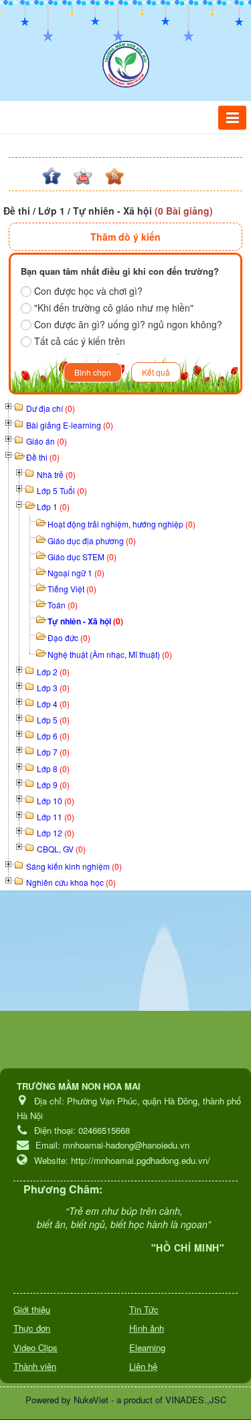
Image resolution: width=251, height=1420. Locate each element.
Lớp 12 (55, 832)
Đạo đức (69, 637)
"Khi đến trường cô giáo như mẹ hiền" (113, 307)
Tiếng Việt (72, 588)
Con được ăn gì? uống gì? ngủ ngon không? (128, 324)
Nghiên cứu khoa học (71, 882)
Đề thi (43, 457)
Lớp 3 (53, 687)
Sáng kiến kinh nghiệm (74, 866)
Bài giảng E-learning (69, 425)
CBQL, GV (61, 848)
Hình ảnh (146, 1328)
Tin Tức (144, 1309)
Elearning (147, 1347)
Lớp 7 (53, 751)
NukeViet (91, 1399)
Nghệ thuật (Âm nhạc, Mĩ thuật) (110, 654)
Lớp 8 (53, 768)
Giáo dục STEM (82, 556)
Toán (63, 604)
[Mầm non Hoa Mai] (125, 64)
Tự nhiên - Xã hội (85, 621)
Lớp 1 (53, 506)
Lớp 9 (53, 784)
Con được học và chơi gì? (88, 291)
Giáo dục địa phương (92, 540)
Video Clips (35, 1347)
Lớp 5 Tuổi (62, 490)
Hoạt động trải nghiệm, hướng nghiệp (121, 523)
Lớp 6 (53, 735)
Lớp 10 (55, 800)
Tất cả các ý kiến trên (79, 341)
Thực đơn (31, 1328)
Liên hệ (143, 1366)
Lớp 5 (53, 719)
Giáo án (46, 441)
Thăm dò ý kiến (125, 236)
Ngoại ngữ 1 (76, 572)
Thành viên (34, 1366)
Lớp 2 (53, 671)
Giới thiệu (31, 1309)
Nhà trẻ (56, 474)
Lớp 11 (55, 816)
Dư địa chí (50, 408)
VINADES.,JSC (195, 1399)
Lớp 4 (53, 703)
